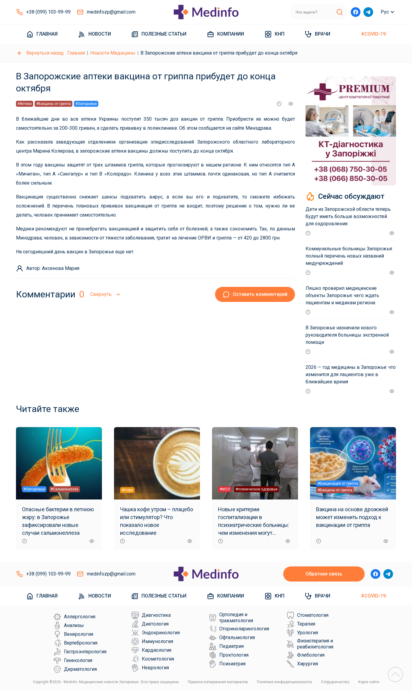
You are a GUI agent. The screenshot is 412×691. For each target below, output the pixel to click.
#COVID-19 (373, 34)
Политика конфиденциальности (284, 682)
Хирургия (307, 664)
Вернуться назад (45, 53)
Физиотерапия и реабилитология (315, 644)
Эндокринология (161, 633)
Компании (230, 34)
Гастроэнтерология (85, 652)
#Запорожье (86, 104)
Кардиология (156, 650)
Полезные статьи (163, 34)
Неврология (155, 667)
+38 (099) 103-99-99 (48, 12)
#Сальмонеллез (64, 489)
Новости (99, 34)
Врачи (322, 34)
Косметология (158, 659)
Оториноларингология (244, 629)
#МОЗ (225, 489)
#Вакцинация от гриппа (338, 483)
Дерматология (80, 669)
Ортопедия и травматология (236, 617)
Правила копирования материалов (218, 682)
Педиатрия (231, 646)
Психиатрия (232, 664)
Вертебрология (80, 643)
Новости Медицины (112, 53)
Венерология (78, 634)
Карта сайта (368, 682)
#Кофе (127, 490)
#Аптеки (24, 104)
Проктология (234, 655)
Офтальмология (237, 637)
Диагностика (156, 615)
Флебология (311, 655)
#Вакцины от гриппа (53, 104)
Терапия (306, 624)
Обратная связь (324, 574)
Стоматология (312, 615)
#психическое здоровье (256, 489)
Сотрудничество (335, 682)
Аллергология (79, 617)
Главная (47, 34)
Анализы (74, 625)
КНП (279, 34)
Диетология (155, 624)
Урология (307, 633)
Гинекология (78, 660)
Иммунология (157, 641)
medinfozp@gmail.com (111, 12)
